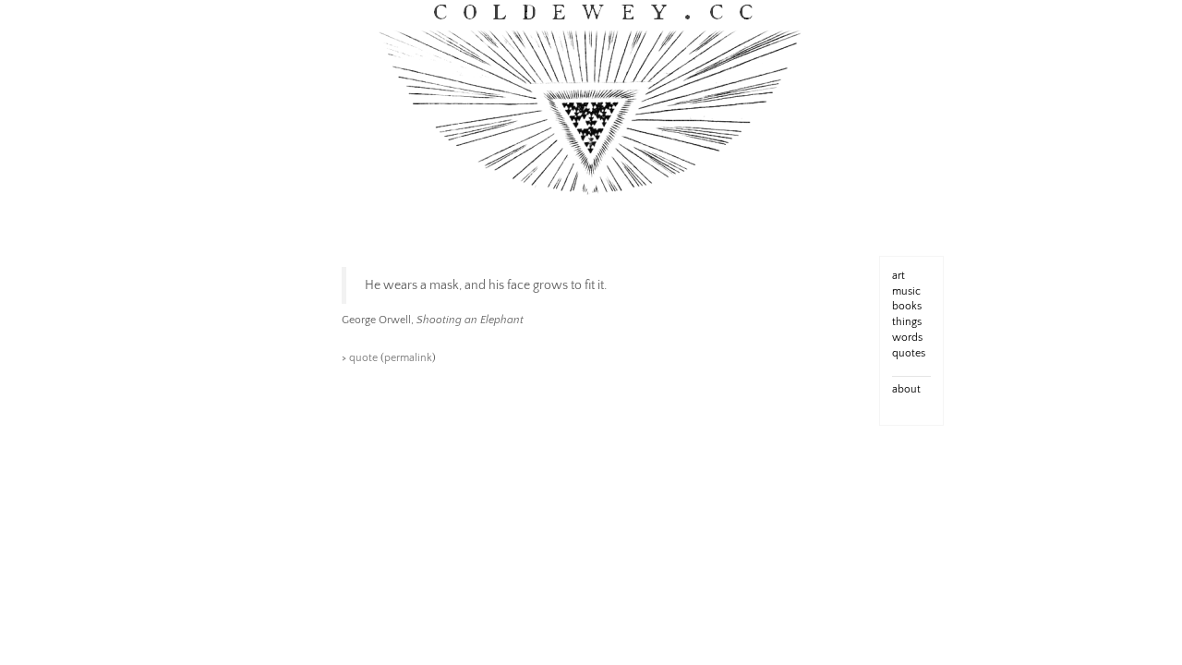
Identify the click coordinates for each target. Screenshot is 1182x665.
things (907, 322)
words (907, 338)
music (906, 291)
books (907, 306)
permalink (408, 358)
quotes (908, 353)
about (906, 389)
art (898, 276)
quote (363, 358)
